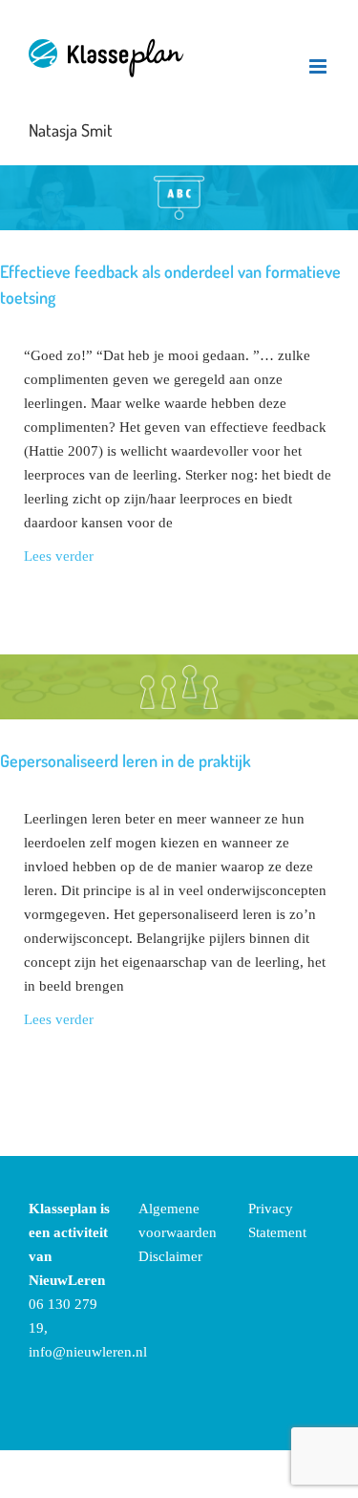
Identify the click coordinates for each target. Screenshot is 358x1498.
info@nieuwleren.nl (88, 1351)
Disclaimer (170, 1256)
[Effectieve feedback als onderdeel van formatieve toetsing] (179, 197)
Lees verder (59, 556)
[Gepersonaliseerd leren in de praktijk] (179, 686)
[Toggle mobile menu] (319, 66)
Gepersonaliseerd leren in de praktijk (125, 760)
